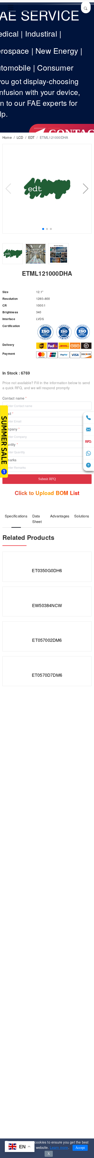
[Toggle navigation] (10, 7)
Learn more (59, 1147)
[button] (40, 128)
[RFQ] (88, 441)
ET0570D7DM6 (47, 675)
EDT (31, 137)
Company (9, 429)
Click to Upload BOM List (47, 493)
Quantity (9, 444)
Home (7, 137)
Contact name (13, 398)
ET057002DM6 (47, 640)
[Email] (88, 429)
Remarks (9, 459)
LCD (20, 137)
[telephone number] (88, 417)
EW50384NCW (47, 605)
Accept (80, 1148)
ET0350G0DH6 (47, 570)
